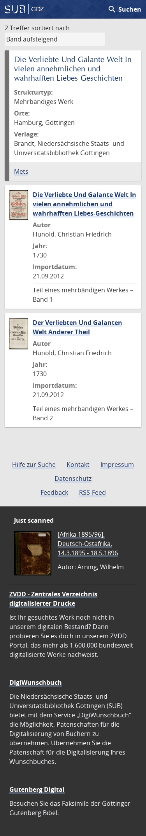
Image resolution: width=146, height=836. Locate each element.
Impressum (117, 464)
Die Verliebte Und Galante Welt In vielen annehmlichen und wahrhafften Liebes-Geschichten (84, 204)
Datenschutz (73, 478)
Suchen (124, 9)
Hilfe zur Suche (34, 464)
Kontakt (78, 464)
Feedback (54, 492)
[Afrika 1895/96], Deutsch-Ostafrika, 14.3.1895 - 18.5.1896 (88, 543)
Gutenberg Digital (37, 789)
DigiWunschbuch (35, 682)
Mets (21, 171)
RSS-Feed (92, 492)
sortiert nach (51, 28)
